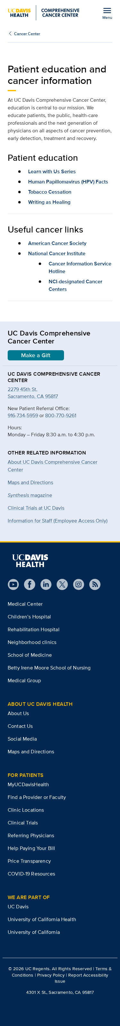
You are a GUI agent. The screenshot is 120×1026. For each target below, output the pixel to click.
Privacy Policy (51, 975)
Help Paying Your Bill (31, 848)
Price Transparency (29, 861)
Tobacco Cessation (49, 192)
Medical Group (24, 680)
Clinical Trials (23, 822)
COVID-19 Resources (31, 873)
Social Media (22, 738)
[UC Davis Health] (30, 561)
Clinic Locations (26, 810)
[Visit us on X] (60, 584)
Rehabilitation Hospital (34, 629)
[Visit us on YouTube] (13, 584)
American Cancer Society (57, 243)
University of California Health (42, 919)
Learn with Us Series (52, 171)
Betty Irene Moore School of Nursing (49, 667)
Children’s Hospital (29, 616)
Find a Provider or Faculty (37, 797)
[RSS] (92, 584)
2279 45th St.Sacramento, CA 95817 (33, 393)
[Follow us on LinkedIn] (43, 584)
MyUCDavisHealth (28, 784)
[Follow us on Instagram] (76, 584)
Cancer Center (27, 34)
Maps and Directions (30, 482)
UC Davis (18, 906)
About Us (18, 713)
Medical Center (25, 604)
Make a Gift (36, 355)
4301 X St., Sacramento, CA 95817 (60, 992)
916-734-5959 (23, 415)
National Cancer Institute (56, 253)
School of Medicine (30, 655)
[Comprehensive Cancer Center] (43, 12)
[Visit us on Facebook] (27, 584)
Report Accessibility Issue (81, 978)
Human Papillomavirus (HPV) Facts (68, 181)
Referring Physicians (31, 835)
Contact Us (20, 726)
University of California (34, 932)
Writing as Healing (49, 202)
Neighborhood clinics (32, 642)
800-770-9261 (60, 415)
